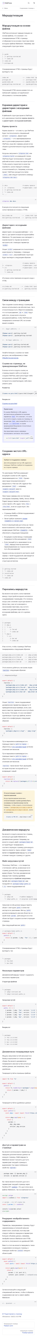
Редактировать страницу (13, 1314)
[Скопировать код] (34, 52)
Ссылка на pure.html (9, 403)
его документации (19, 747)
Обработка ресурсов (10, 358)
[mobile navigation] (34, 3)
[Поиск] (28, 3)
